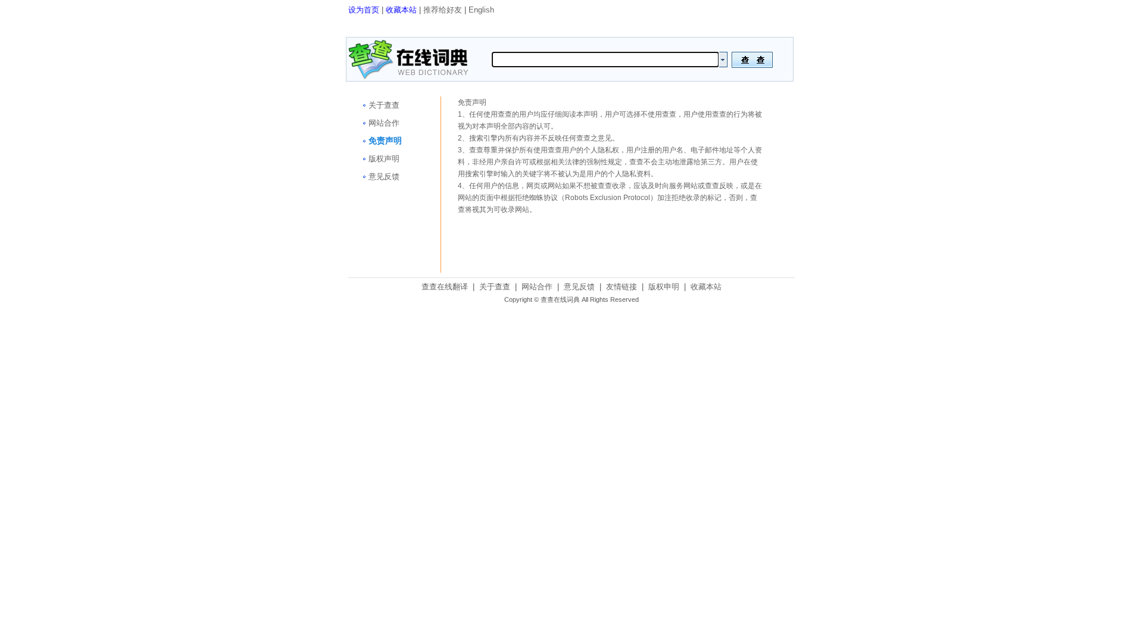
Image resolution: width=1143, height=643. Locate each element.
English (481, 9)
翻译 (752, 60)
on (723, 59)
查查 (505, 114)
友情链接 (621, 286)
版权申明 (663, 286)
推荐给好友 (442, 9)
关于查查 (383, 105)
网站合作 (383, 122)
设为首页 (363, 9)
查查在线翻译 (444, 286)
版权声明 (383, 158)
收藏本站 (401, 9)
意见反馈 (383, 176)
